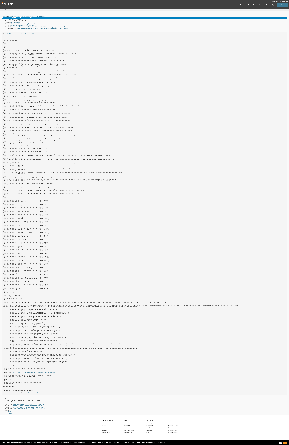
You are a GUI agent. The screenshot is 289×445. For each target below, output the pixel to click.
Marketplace (149, 435)
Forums (147, 432)
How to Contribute (150, 427)
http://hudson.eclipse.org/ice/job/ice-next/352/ (20, 33)
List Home (41, 16)
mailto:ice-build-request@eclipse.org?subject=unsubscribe (54, 28)
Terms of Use (127, 425)
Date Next (10, 16)
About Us (104, 423)
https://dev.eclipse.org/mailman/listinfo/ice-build (25, 27)
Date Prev (5, 16)
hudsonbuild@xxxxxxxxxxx (14, 19)
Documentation (149, 425)
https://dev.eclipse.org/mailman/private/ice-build (23, 24)
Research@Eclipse (172, 430)
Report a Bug (149, 423)
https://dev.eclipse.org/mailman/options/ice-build (26, 28)
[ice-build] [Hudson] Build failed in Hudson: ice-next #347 (29, 407)
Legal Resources (128, 432)
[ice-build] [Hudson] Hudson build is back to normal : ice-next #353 (24, 400)
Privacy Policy (127, 423)
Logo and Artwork (106, 432)
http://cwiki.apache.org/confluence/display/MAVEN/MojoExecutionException (34, 372)
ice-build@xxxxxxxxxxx (16, 22)
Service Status (171, 435)
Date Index (29, 16)
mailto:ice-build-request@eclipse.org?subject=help (22, 25)
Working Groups (252, 5)
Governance (104, 430)
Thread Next (23, 16)
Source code (13, 9)
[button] (273, 5)
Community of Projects (173, 425)
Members (243, 5)
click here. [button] (162, 442)
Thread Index (35, 16)
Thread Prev (16, 16)
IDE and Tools (171, 423)
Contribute (7, 9)
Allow (285, 442)
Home (2, 9)
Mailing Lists (149, 430)
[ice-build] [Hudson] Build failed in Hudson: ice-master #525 (27, 405)
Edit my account (276, 1)
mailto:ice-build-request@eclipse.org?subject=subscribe (52, 27)
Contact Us (104, 425)
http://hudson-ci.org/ (31, 392)
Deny (280, 442)
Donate (283, 5)
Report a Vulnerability (173, 432)
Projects (261, 5)
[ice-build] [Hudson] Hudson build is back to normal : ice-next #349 (28, 404)
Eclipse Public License (129, 430)
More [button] (267, 5)
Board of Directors (106, 435)
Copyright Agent (127, 427)
